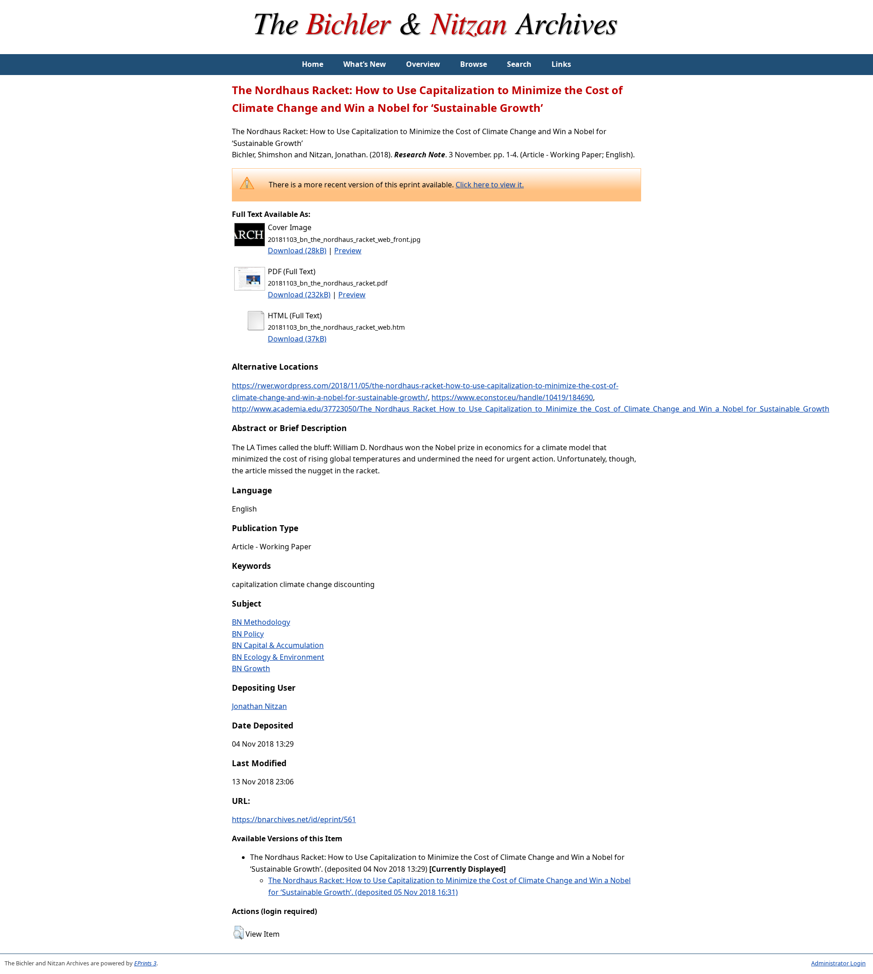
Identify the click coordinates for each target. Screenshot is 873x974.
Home (312, 64)
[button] (238, 932)
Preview (347, 251)
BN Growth (251, 668)
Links (561, 64)
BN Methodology (261, 622)
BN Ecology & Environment (278, 657)
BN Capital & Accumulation (278, 645)
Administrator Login (838, 963)
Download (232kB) (299, 295)
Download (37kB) (297, 339)
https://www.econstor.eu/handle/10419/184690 (512, 397)
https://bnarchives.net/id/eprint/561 (294, 819)
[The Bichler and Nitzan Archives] (436, 48)
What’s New (364, 64)
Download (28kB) (297, 251)
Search (519, 64)
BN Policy (248, 634)
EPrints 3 (145, 963)
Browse (473, 64)
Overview (423, 64)
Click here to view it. (490, 185)
